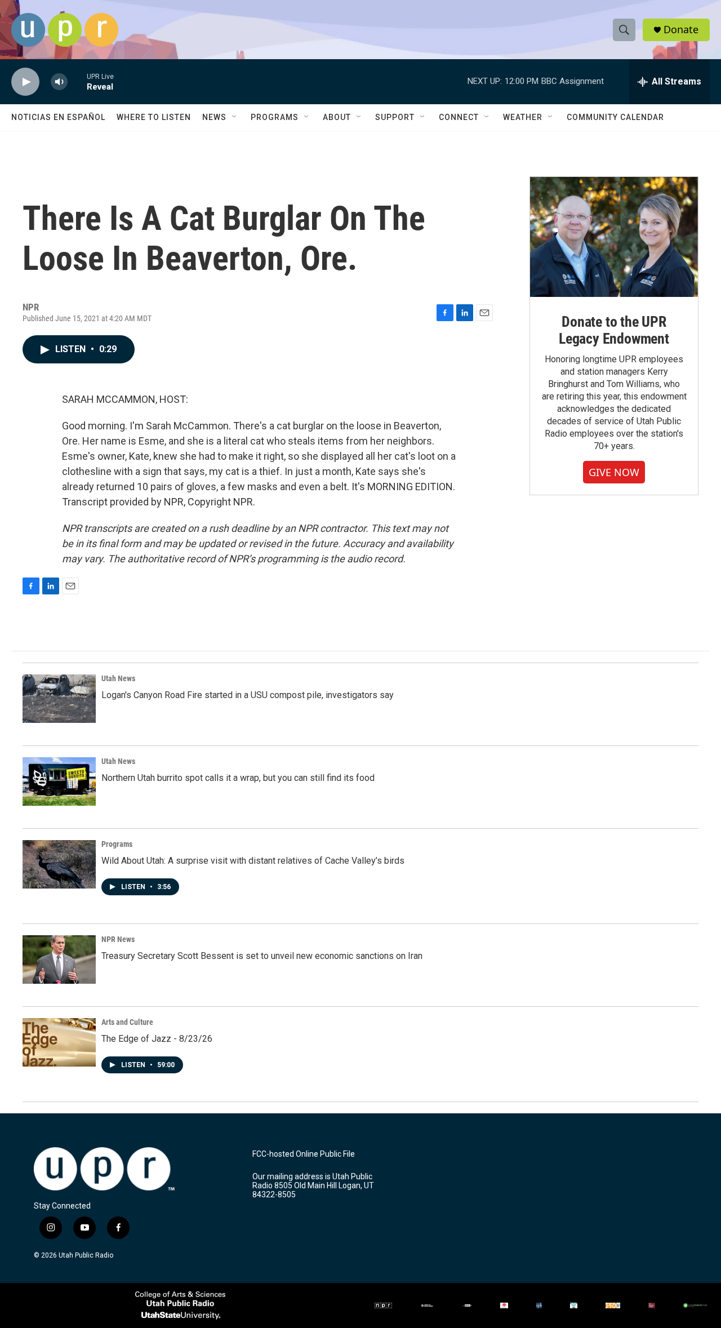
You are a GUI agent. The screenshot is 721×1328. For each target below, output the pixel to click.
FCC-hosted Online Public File (303, 1154)
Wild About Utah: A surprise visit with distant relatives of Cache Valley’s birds (252, 860)
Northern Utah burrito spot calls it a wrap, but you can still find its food (238, 777)
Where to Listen (154, 117)
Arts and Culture (127, 1022)
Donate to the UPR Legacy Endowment (614, 330)
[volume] (59, 82)
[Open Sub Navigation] (234, 117)
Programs (275, 117)
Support (395, 117)
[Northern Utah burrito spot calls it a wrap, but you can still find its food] (59, 781)
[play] (25, 81)
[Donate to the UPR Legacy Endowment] (614, 237)
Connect (459, 117)
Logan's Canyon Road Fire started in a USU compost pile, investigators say (247, 695)
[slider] (77, 81)
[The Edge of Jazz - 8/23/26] (59, 1042)
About (337, 117)
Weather (522, 117)
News (214, 117)
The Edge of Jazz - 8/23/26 (156, 1038)
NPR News (118, 939)
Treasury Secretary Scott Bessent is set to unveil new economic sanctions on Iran (261, 956)
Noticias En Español (58, 117)
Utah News (118, 678)
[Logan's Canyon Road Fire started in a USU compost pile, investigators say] (59, 698)
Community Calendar (615, 117)
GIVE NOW (614, 472)
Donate (681, 29)
